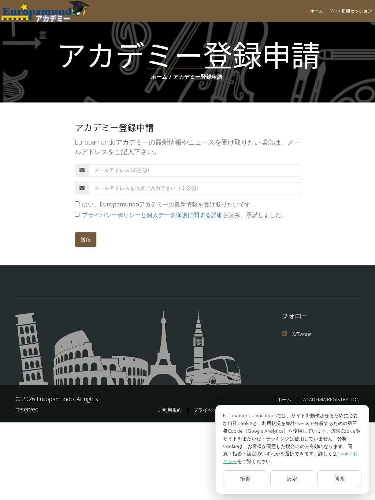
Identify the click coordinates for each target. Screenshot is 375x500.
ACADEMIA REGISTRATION (331, 399)
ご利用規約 (170, 410)
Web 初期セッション (351, 11)
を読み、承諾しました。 (184, 215)
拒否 (245, 478)
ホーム (316, 11)
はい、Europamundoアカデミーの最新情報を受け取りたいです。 (169, 204)
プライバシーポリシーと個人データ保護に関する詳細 (152, 215)
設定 (292, 478)
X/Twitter (302, 334)
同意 (339, 478)
